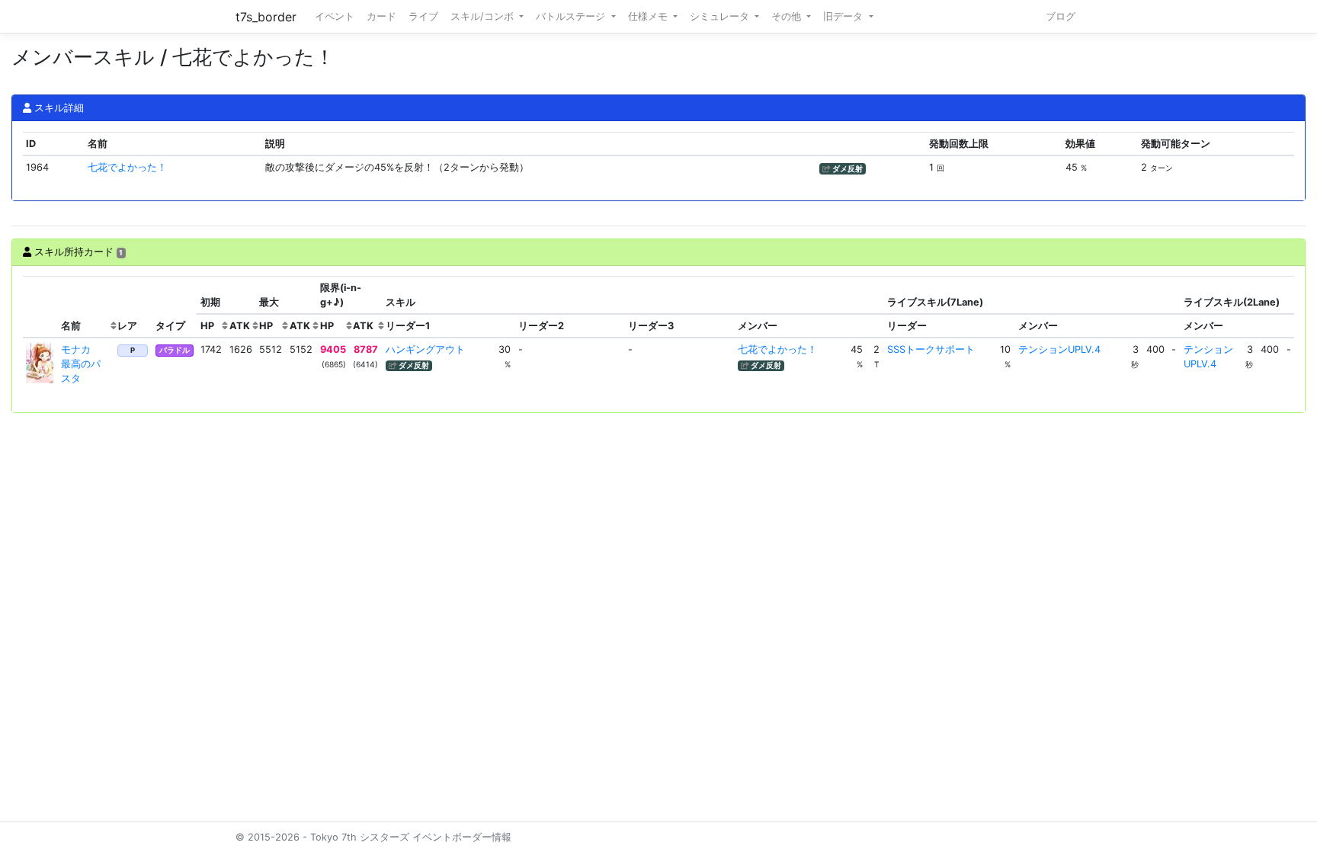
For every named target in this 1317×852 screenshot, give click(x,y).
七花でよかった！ (127, 167)
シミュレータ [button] (721, 16)
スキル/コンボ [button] (483, 16)
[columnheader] (40, 307)
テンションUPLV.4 (1059, 349)
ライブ (423, 16)
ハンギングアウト (425, 349)
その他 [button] (787, 16)
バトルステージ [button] (572, 16)
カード (381, 16)
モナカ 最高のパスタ (81, 364)
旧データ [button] (844, 16)
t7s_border (266, 16)
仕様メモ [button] (649, 16)
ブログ (1060, 16)
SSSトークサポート (931, 349)
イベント (334, 16)
